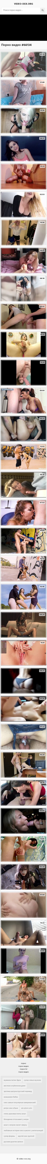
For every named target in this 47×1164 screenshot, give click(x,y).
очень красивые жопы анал (15, 1113)
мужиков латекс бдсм (12, 1080)
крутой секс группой (26, 1136)
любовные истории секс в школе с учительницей (23, 1130)
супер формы (9, 1136)
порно (23, 1063)
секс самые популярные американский (20, 1102)
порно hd (23, 1069)
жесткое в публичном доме (14, 1085)
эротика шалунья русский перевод (18, 1091)
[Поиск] (42, 10)
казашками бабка (11, 1096)
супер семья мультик (32, 1080)
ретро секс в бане (11, 1108)
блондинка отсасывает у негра (16, 1119)
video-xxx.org (23, 4)
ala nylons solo (26, 1108)
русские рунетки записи (13, 1141)
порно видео (23, 1066)
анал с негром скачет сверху (15, 1124)
